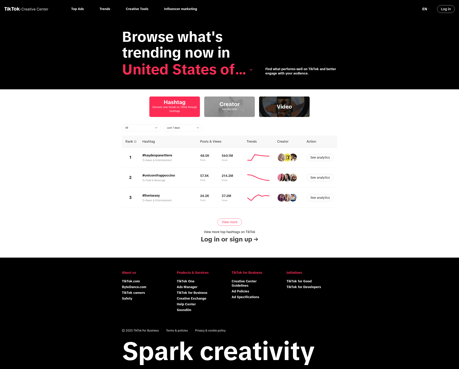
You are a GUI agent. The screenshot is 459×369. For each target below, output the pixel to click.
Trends (105, 9)
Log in (446, 9)
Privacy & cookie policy (210, 330)
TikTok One (186, 281)
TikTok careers (133, 293)
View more (229, 222)
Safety (127, 298)
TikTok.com (131, 281)
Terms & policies (177, 330)
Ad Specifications (245, 297)
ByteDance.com (134, 287)
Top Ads (77, 9)
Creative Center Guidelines (244, 283)
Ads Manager (187, 287)
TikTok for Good (299, 281)
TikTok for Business (192, 293)
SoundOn (184, 310)
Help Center (186, 304)
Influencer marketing (180, 9)
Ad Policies (240, 291)
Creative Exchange (191, 298)
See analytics (320, 157)
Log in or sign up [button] (229, 239)
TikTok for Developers (304, 287)
